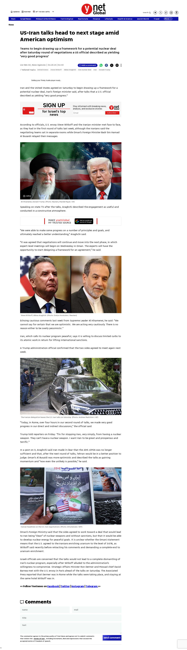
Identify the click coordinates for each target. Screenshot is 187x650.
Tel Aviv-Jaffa (44, 12)
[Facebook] (106, 65)
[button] (53, 11)
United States (42, 70)
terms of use (39, 639)
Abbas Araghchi (70, 70)
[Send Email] (117, 65)
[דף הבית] (93, 14)
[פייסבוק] (166, 12)
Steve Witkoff (56, 70)
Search (145, 12)
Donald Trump (104, 70)
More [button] (167, 19)
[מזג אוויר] (34, 12)
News (11, 24)
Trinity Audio (46, 80)
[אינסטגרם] (171, 12)
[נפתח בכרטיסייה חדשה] (155, 12)
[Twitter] (111, 65)
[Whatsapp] (101, 65)
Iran (95, 70)
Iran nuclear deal (84, 70)
